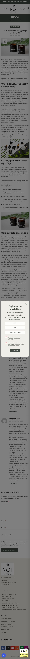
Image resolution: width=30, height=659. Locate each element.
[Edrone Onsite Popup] (15, 329)
